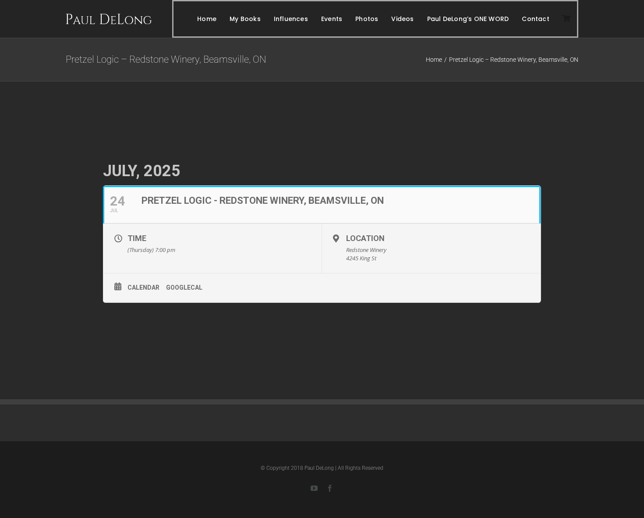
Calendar (143, 287)
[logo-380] (109, 17)
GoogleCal (184, 287)
